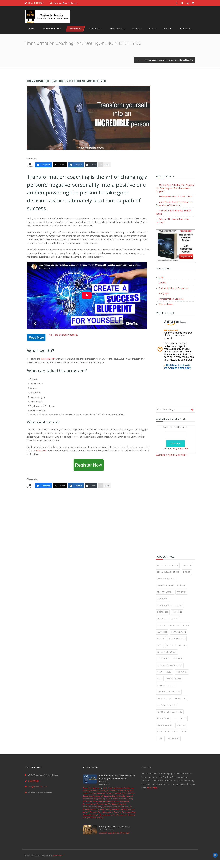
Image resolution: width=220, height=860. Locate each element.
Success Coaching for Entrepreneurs (97, 814)
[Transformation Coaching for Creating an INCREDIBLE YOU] (88, 118)
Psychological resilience (92, 806)
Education (162, 598)
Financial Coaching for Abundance (105, 790)
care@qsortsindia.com (68, 3)
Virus (185, 732)
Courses (163, 282)
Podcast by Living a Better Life (173, 288)
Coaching (112, 788)
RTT (175, 718)
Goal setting (124, 790)
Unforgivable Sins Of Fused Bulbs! (175, 196)
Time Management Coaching (123, 814)
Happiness (162, 632)
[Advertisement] (88, 520)
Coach (104, 788)
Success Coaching (129, 812)
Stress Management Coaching (109, 812)
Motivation (87, 801)
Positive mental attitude (169, 712)
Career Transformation (92, 788)
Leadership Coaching (91, 796)
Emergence (162, 612)
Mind (159, 678)
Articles (187, 565)
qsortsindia (58, 855)
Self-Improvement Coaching (116, 809)
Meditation (181, 672)
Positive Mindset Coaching (115, 804)
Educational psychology (169, 605)
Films (186, 625)
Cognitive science (166, 579)
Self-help (100, 809)
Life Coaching (106, 796)
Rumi (183, 718)
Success (181, 725)
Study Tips (164, 293)
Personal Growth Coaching (93, 804)
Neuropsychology (166, 685)
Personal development (168, 692)
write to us (41, 450)
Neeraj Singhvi (174, 678)
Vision (160, 738)
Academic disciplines (167, 565)
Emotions (177, 612)
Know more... (152, 787)
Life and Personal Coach (169, 665)
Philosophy (180, 698)
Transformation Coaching (171, 298)
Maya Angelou (164, 672)
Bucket (186, 572)
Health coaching (128, 793)
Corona (181, 585)
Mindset (101, 798)
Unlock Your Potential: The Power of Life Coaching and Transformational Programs (175, 188)
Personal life (164, 698)
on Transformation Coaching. (63, 334)
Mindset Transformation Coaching (119, 798)
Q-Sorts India (181, 448)
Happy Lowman (178, 632)
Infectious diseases (176, 645)
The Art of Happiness (167, 732)
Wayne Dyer (173, 738)
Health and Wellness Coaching (109, 793)
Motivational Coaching (102, 801)
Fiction (174, 619)
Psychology (163, 718)
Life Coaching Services (120, 796)
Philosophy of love (166, 705)
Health (160, 638)
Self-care (124, 806)
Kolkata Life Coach (166, 652)
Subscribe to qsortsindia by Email (172, 454)
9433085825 (38, 3)
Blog (161, 277)
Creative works (164, 592)
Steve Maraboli (164, 725)
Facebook (162, 619)
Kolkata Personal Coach (169, 658)
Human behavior (177, 638)
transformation (48, 358)
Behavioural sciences (168, 572)
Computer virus (165, 585)
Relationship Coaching (111, 806)
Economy (181, 592)
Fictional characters (168, 625)
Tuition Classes (166, 304)
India (159, 645)
